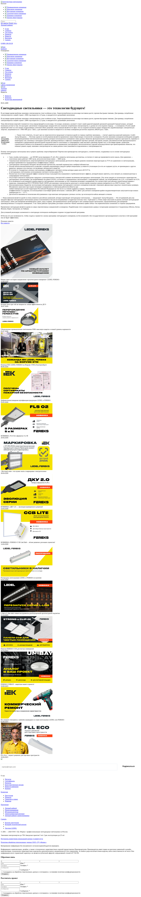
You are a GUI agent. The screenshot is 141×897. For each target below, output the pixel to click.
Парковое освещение (14, 15)
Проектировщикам (11, 810)
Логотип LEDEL (11, 828)
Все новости (5, 223)
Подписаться (128, 766)
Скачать (8, 40)
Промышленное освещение (16, 7)
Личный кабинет (7, 25)
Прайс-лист (13, 23)
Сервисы (8, 30)
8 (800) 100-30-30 (7, 43)
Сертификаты (10, 781)
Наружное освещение (14, 9)
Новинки (8, 98)
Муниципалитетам (11, 812)
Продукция (9, 795)
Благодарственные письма (14, 785)
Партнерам (5, 805)
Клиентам (4, 792)
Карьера (8, 788)
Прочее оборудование (14, 18)
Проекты (8, 34)
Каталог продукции (12, 823)
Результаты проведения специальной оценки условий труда (22, 839)
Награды (8, 779)
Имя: (22, 863)
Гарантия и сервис (11, 799)
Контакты (8, 38)
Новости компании (11, 787)
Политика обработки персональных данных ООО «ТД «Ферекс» (24, 842)
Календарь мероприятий (13, 99)
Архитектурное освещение (16, 13)
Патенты (8, 783)
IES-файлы (4, 23)
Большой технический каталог (16, 824)
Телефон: (24, 865)
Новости (8, 36)
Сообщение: (25, 870)
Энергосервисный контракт (15, 814)
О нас (7, 29)
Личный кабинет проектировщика (17, 815)
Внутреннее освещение (15, 11)
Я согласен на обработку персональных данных (23, 773)
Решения (8, 801)
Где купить (9, 32)
